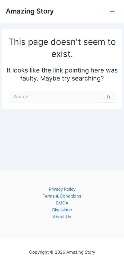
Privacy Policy (62, 189)
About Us (62, 216)
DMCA (62, 203)
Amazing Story (30, 11)
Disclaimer (62, 210)
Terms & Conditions (62, 196)
